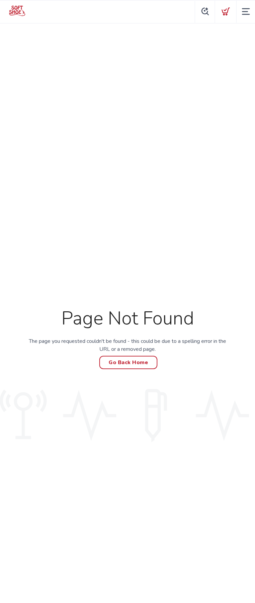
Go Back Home (128, 362)
